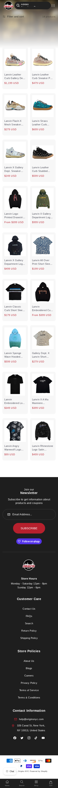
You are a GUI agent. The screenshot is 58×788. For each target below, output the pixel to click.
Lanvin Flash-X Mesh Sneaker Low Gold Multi (12, 123)
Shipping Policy (29, 638)
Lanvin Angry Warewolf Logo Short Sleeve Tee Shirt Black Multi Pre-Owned (14, 448)
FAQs (29, 616)
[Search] (18, 5)
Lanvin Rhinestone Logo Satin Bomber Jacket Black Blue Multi (42, 448)
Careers (29, 675)
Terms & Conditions (29, 697)
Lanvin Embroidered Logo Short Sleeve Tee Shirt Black (14, 401)
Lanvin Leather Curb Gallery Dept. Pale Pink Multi (15, 76)
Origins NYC (23, 771)
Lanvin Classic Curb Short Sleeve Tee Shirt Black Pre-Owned (14, 308)
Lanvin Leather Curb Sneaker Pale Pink (43, 76)
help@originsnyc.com (31, 719)
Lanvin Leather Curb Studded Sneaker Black (40, 169)
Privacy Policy (29, 682)
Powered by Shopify (39, 771)
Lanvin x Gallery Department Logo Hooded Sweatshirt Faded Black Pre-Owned (15, 262)
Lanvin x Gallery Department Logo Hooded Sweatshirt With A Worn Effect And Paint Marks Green (43, 215)
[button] (53, 5)
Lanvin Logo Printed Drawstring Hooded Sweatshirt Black (15, 215)
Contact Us (29, 608)
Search (29, 623)
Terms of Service (29, 690)
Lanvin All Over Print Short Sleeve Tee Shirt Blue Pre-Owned (42, 262)
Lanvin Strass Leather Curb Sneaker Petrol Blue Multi (40, 123)
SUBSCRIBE (29, 528)
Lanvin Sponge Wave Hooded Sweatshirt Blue (13, 355)
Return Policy (29, 630)
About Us (29, 661)
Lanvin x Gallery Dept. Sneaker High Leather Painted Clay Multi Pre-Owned (14, 169)
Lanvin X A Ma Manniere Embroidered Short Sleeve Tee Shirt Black (42, 401)
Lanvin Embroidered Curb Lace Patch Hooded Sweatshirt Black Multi (43, 308)
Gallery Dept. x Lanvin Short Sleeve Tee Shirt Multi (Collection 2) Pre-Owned (42, 355)
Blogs (29, 668)
